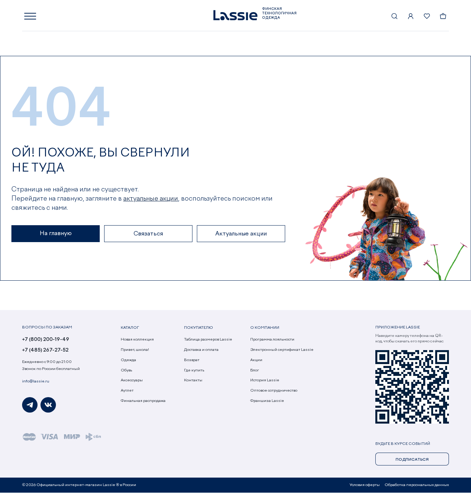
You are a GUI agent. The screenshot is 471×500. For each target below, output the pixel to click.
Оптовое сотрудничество (273, 390)
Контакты (193, 380)
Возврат (191, 360)
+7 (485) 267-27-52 (45, 350)
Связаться (148, 234)
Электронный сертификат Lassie (282, 350)
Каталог (130, 328)
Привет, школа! (135, 350)
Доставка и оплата (201, 350)
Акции (256, 360)
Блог (254, 370)
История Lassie (264, 380)
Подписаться (412, 459)
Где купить (194, 370)
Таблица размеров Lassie (208, 339)
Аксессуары (132, 380)
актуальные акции (150, 198)
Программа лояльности (272, 339)
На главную (56, 234)
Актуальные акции (241, 234)
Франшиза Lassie (267, 401)
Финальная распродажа (143, 401)
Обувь (126, 370)
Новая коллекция (137, 339)
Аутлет (127, 390)
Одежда (128, 360)
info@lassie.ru (35, 381)
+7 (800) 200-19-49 (45, 339)
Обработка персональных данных (417, 485)
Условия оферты (365, 485)
